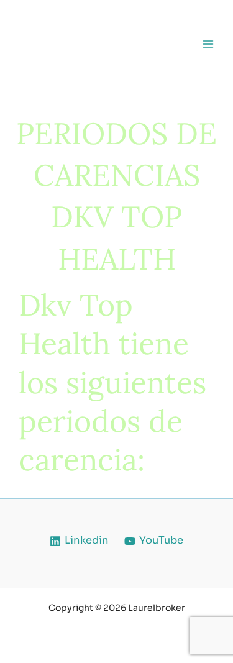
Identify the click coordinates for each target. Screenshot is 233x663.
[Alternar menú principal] (208, 44)
